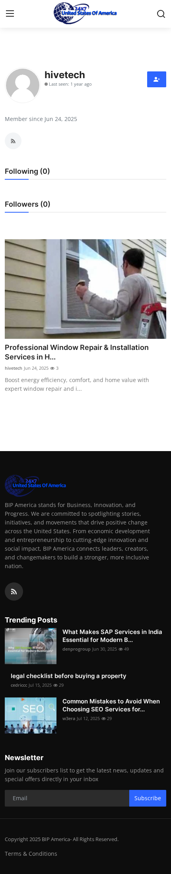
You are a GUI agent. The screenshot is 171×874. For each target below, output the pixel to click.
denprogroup (76, 649)
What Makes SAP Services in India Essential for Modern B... (112, 635)
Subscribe (147, 798)
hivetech (13, 368)
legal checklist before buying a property (68, 676)
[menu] (10, 14)
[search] (161, 14)
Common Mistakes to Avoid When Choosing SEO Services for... (111, 705)
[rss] (14, 591)
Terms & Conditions (31, 853)
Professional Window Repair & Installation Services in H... (77, 352)
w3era (68, 718)
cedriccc (19, 685)
